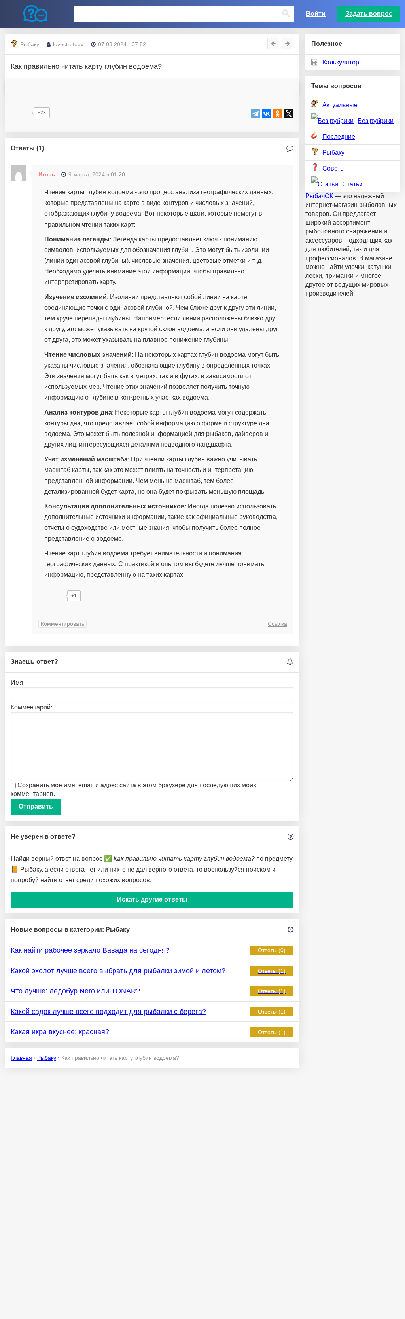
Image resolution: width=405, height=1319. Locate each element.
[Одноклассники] (277, 113)
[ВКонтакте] (266, 113)
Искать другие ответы (152, 899)
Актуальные (340, 105)
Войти (316, 13)
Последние (338, 136)
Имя (17, 682)
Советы (333, 168)
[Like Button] (20, 113)
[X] (288, 113)
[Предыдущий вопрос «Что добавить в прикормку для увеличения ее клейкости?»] (273, 43)
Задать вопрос (368, 13)
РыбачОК (319, 196)
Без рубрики (376, 120)
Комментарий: (31, 707)
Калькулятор (340, 62)
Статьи (352, 184)
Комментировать (62, 624)
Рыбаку (333, 152)
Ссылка (277, 624)
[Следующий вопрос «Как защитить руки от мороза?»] (287, 43)
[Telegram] (255, 113)
